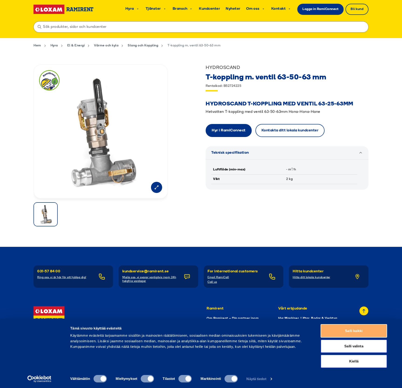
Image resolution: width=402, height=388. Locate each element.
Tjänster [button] (153, 9)
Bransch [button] (180, 9)
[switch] (147, 378)
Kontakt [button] (278, 9)
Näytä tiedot (256, 379)
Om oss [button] (253, 9)
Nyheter (233, 9)
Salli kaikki (353, 331)
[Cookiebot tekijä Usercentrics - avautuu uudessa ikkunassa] (39, 378)
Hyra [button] (129, 9)
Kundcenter (209, 9)
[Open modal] (156, 187)
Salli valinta (353, 346)
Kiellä (353, 361)
